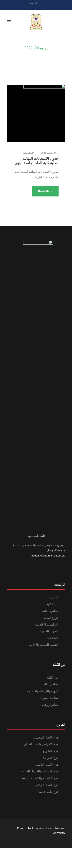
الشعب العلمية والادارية (44, 644)
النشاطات (28, 152)
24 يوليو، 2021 (48, 152)
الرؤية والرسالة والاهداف (43, 691)
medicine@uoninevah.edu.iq (48, 555)
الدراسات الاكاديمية (46, 624)
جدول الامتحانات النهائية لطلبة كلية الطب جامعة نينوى (36, 160)
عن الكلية (52, 604)
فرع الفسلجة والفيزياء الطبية (40, 771)
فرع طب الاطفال (47, 791)
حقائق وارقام (50, 704)
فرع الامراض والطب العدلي (41, 744)
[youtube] (43, 7)
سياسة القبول (50, 697)
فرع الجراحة (51, 757)
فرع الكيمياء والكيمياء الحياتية (40, 778)
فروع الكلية (51, 617)
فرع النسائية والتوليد (46, 785)
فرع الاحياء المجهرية (46, 737)
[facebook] (36, 7)
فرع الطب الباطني (47, 764)
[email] (29, 7)
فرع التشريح (51, 751)
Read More (45, 191)
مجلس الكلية (50, 610)
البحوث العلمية (49, 631)
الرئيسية (53, 597)
